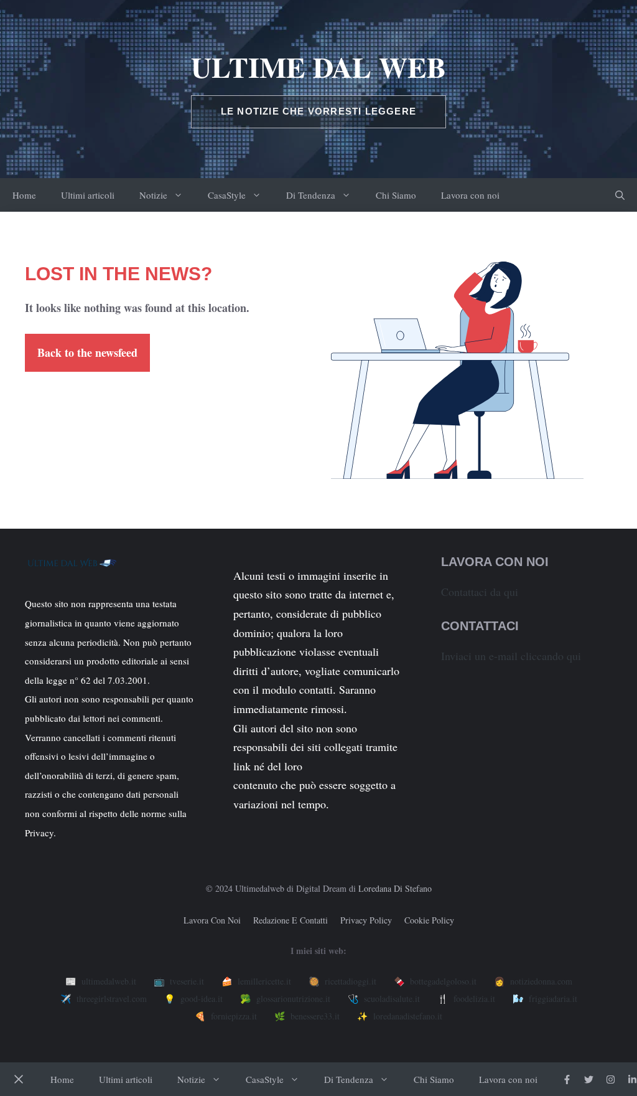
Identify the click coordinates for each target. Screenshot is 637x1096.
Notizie (153, 195)
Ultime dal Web (318, 67)
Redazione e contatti (290, 920)
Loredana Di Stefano (395, 888)
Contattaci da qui (479, 591)
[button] (620, 195)
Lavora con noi (470, 195)
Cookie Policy (429, 920)
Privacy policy (366, 920)
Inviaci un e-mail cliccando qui (511, 655)
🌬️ (545, 998)
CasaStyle (227, 195)
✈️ (103, 998)
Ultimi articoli (87, 195)
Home (24, 195)
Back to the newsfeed (87, 352)
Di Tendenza (310, 195)
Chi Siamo (396, 195)
